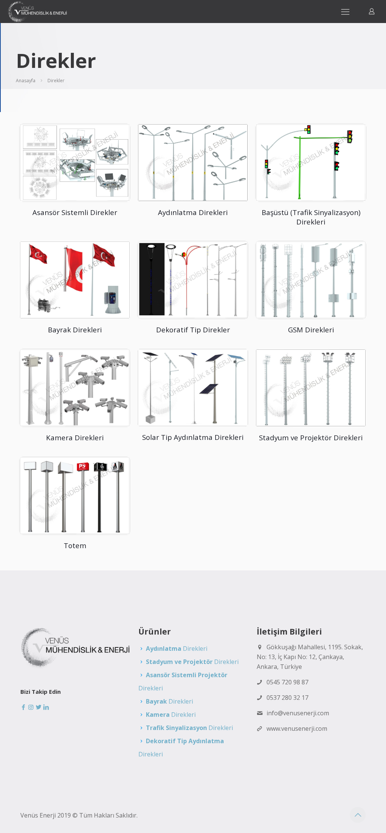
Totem (75, 545)
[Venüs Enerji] (37, 11)
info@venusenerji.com (298, 713)
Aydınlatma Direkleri (193, 212)
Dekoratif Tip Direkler (193, 329)
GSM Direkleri (311, 329)
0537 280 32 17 (287, 697)
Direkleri (176, 648)
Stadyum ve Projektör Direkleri (311, 437)
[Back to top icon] (358, 815)
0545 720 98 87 (287, 682)
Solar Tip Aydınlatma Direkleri (193, 437)
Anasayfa (25, 80)
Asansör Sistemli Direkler (74, 212)
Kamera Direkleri (75, 437)
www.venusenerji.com (297, 728)
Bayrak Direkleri (75, 329)
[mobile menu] (345, 11)
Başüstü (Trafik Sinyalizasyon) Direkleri (311, 216)
